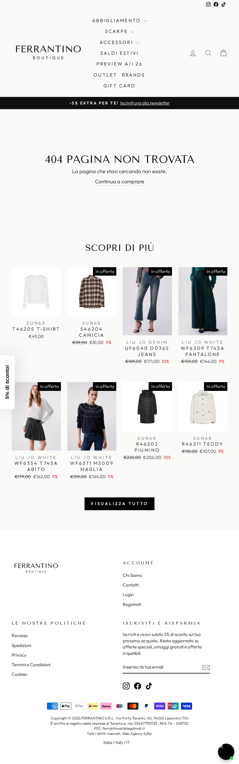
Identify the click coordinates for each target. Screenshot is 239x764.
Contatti (131, 585)
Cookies (19, 674)
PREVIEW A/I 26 (119, 64)
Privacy (19, 655)
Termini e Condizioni (31, 664)
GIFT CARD (119, 85)
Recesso (20, 635)
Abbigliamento (117, 20)
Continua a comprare (119, 181)
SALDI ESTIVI (119, 53)
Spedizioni (21, 645)
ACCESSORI (117, 42)
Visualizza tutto (119, 503)
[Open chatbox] (226, 752)
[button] (7, 382)
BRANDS (133, 75)
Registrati (132, 604)
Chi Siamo (132, 575)
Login (128, 594)
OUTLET (105, 75)
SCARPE (117, 31)
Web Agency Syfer (137, 733)
